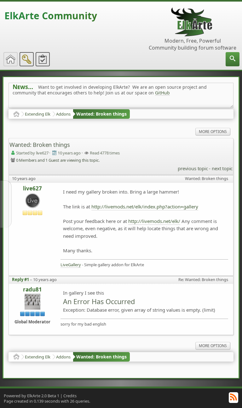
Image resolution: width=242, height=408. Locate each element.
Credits (70, 396)
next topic (222, 168)
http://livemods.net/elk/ (154, 221)
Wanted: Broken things (101, 114)
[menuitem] (232, 59)
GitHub (162, 93)
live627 (32, 188)
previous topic (193, 168)
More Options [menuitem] (213, 131)
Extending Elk (37, 114)
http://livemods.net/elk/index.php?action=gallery (144, 206)
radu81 (32, 289)
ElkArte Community (50, 15)
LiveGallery (70, 264)
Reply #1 (20, 279)
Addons (63, 114)
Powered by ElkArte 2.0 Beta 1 (31, 396)
